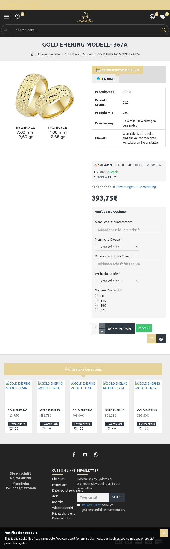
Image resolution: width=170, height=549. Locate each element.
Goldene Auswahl (107, 290)
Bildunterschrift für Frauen (113, 256)
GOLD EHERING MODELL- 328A (149, 410)
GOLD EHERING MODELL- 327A (117, 410)
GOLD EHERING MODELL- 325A (52, 410)
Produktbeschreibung (119, 70)
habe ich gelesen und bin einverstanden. (103, 507)
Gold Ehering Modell (79, 54)
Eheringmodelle (49, 54)
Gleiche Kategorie (87, 369)
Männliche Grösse (107, 239)
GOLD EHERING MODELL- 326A (84, 410)
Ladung (107, 78)
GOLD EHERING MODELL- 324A (19, 410)
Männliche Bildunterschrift (113, 222)
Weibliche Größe (106, 273)
